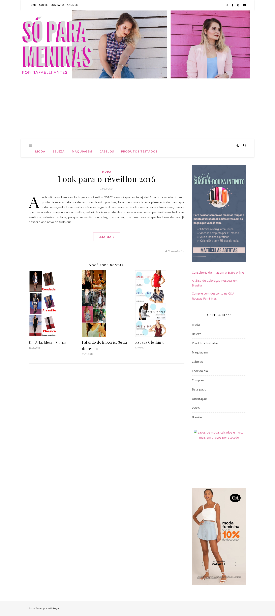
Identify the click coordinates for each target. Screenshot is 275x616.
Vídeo (196, 408)
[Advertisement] (137, 109)
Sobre (43, 5)
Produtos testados (139, 151)
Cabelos (106, 151)
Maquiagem (82, 151)
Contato (57, 5)
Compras (198, 380)
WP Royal (53, 608)
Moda (40, 151)
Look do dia (200, 371)
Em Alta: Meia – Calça (47, 342)
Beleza (59, 151)
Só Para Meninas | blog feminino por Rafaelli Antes (137, 42)
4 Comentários (174, 251)
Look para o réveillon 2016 (107, 178)
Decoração (199, 399)
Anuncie (72, 5)
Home (32, 5)
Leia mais (106, 237)
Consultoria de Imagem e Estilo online (218, 272)
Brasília (197, 417)
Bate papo (199, 389)
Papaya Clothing (149, 342)
